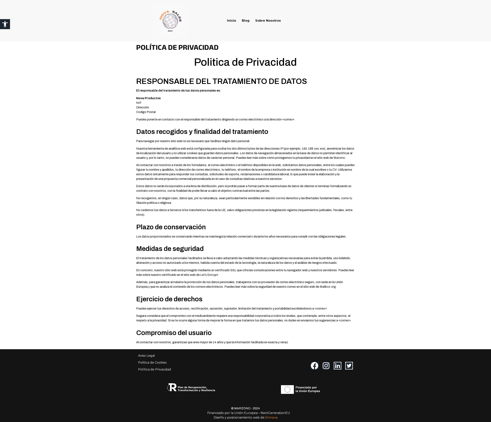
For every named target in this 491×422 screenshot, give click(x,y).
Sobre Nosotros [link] (268, 20)
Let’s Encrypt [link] (209, 274)
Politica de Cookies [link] (152, 362)
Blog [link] (246, 20)
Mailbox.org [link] (328, 286)
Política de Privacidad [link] (154, 369)
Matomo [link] (339, 157)
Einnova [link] (271, 417)
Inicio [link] (231, 20)
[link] (5, 24)
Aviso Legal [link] (146, 355)
